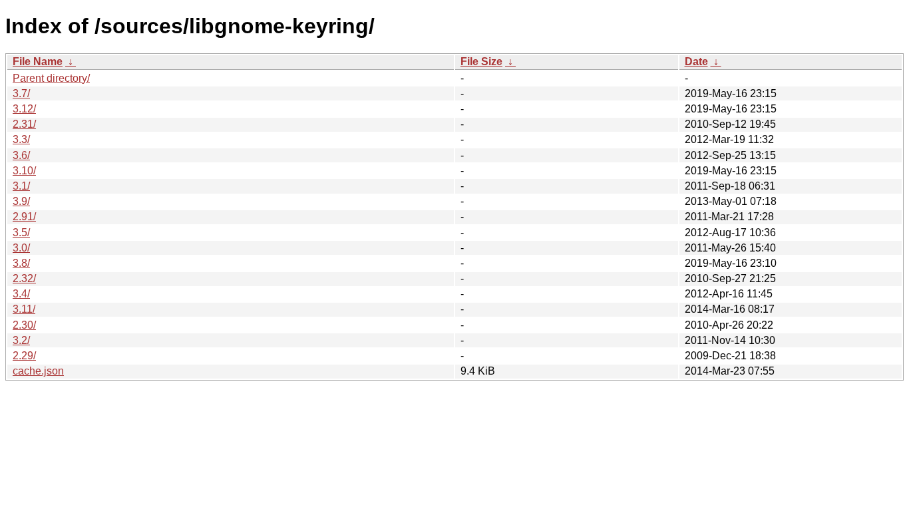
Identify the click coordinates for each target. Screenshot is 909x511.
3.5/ (21, 232)
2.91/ (24, 216)
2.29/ (24, 355)
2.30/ (24, 325)
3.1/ (21, 186)
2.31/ (24, 124)
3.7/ (21, 93)
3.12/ (24, 108)
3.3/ (21, 139)
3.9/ (21, 201)
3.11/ (24, 309)
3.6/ (21, 155)
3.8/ (21, 263)
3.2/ (21, 340)
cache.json (38, 371)
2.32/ (24, 278)
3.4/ (21, 293)
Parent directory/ (51, 78)
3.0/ (21, 248)
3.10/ (24, 170)
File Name (38, 61)
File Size (481, 61)
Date (696, 61)
